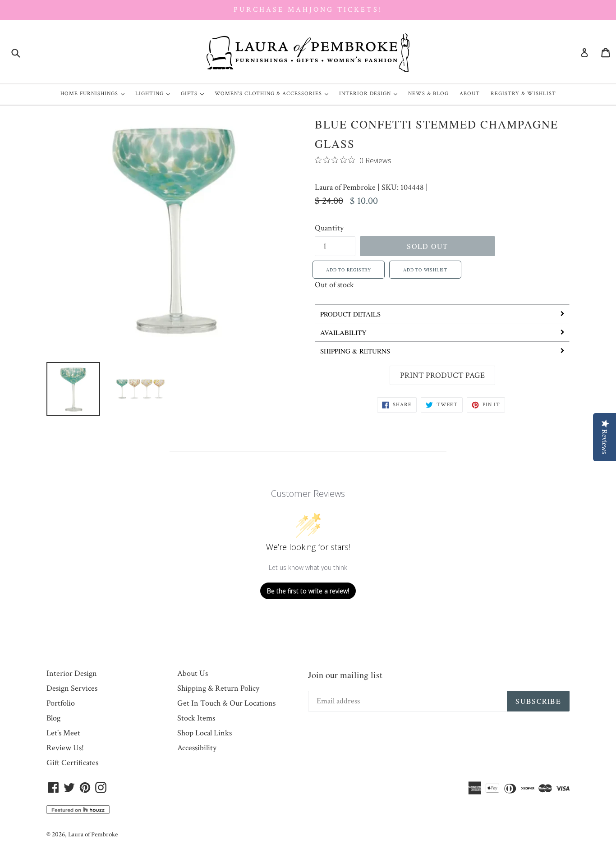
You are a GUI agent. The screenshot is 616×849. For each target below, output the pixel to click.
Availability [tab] (343, 332)
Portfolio (60, 703)
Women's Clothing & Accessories (274, 93)
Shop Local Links (204, 733)
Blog (53, 718)
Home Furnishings (94, 93)
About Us (192, 673)
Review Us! (65, 748)
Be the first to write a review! (308, 591)
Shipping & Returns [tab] (355, 350)
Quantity (329, 228)
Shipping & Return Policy (218, 688)
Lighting (155, 93)
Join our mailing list (345, 675)
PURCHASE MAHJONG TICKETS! (308, 9)
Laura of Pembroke (345, 187)
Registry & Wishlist (523, 93)
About (470, 93)
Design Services (71, 688)
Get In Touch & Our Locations (226, 703)
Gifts (194, 93)
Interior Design (370, 93)
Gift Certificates (72, 762)
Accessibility (196, 748)
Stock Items (196, 718)
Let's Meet (63, 733)
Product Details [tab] (350, 313)
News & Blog (428, 93)
